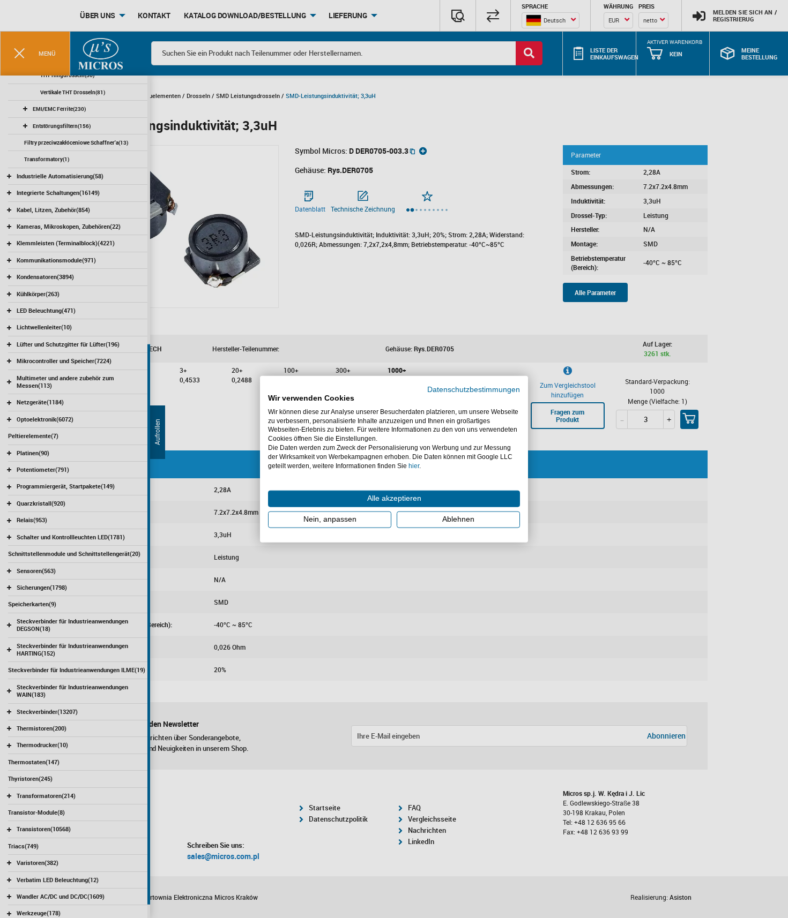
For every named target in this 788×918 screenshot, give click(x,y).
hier (413, 465)
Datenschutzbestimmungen (473, 390)
